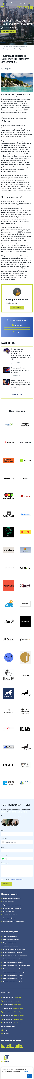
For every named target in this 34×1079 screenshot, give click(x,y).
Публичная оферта (9, 918)
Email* (3, 847)
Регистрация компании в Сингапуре (14, 972)
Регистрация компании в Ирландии (14, 968)
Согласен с (7, 879)
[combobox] (3, 842)
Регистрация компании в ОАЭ (12, 981)
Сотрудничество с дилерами (12, 908)
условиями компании (17, 879)
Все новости (17, 394)
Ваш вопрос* (5, 863)
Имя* (3, 830)
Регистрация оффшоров (11, 939)
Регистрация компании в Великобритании (16, 965)
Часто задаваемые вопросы (12, 898)
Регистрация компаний (10, 936)
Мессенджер (5, 855)
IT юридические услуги (10, 946)
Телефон (4, 838)
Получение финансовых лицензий (14, 949)
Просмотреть (24, 1071)
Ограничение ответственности (12, 905)
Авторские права (8, 911)
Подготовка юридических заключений (15, 955)
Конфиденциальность (10, 914)
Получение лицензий (9, 942)
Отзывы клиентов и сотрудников (13, 921)
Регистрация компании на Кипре (13, 962)
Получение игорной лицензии (12, 952)
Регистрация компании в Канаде (13, 975)
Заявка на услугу (8, 31)
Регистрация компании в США (12, 978)
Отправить (6, 884)
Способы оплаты (8, 901)
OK (29, 1075)
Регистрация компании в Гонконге (13, 959)
